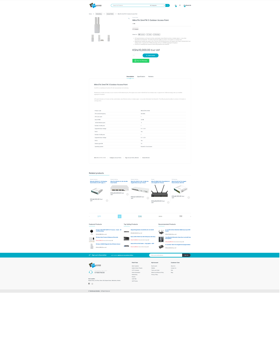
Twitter (149, 34)
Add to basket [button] (106, 200)
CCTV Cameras (135, 270)
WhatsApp (157, 34)
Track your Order (155, 270)
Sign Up (186, 255)
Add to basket (151, 55)
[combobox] (130, 5)
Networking (99, 14)
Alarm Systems (135, 266)
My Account (154, 266)
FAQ (172, 270)
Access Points (110, 14)
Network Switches (93, 179)
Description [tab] (130, 76)
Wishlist (153, 268)
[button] (129, 18)
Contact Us (173, 268)
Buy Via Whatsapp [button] (142, 60)
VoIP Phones (135, 281)
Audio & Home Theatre (137, 268)
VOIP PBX (134, 278)
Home (90, 14)
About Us (173, 266)
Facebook (142, 34)
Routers (152, 179)
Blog (172, 272)
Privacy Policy (154, 274)
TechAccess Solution (95, 291)
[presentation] (190, 216)
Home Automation (136, 272)
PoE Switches (174, 179)
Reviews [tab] (150, 76)
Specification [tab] (141, 76)
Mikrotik (137, 157)
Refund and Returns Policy (157, 272)
